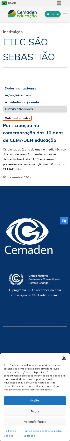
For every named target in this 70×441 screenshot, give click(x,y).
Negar (35, 411)
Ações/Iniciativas (18, 95)
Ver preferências (35, 422)
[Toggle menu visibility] (65, 14)
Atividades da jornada (22, 102)
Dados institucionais (20, 88)
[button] (64, 358)
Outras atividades (19, 109)
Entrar (55, 13)
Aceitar (35, 400)
